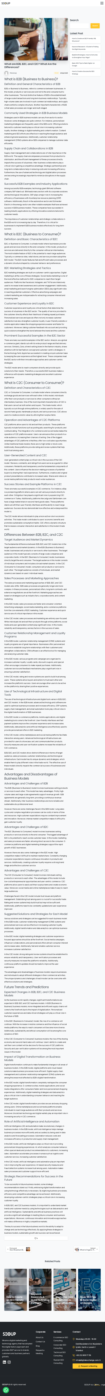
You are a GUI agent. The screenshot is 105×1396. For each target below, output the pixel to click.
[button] (6, 1390)
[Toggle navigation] (102, 3)
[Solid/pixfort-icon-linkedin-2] (4, 1362)
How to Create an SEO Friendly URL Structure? (15, 1300)
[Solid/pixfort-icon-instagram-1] (9, 1362)
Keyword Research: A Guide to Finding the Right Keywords (40, 1298)
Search (74, 20)
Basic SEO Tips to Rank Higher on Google (88, 1300)
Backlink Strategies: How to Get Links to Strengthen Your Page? (65, 1298)
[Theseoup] (9, 1334)
